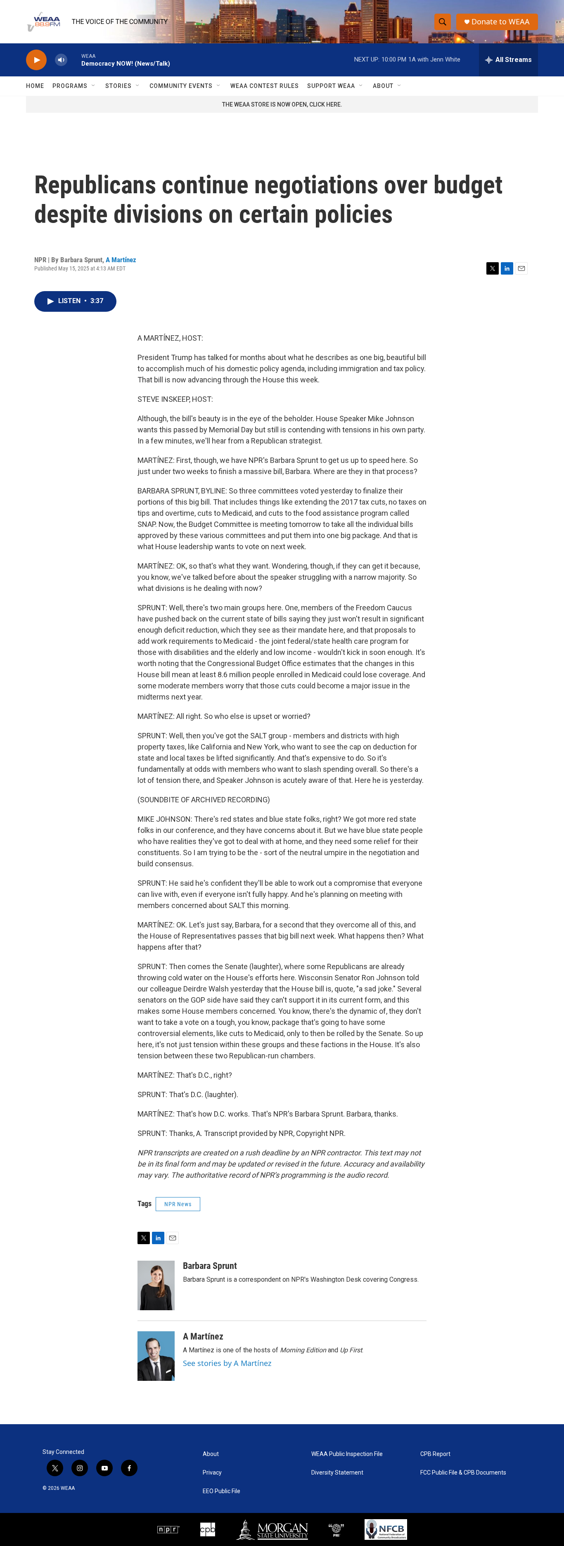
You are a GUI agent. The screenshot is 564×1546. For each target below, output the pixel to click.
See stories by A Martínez (227, 1363)
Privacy (212, 1473)
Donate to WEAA (501, 21)
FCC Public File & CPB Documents (463, 1473)
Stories (118, 86)
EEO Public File (221, 1491)
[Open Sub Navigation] (93, 86)
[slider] (74, 59)
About (383, 86)
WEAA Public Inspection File (347, 1454)
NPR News (178, 1204)
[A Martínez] (156, 1356)
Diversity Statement (337, 1473)
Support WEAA (331, 86)
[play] (36, 60)
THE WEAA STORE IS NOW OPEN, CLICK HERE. (282, 104)
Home (35, 86)
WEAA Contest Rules (264, 86)
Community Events (181, 86)
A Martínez (121, 260)
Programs (70, 86)
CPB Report (435, 1454)
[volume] (61, 60)
